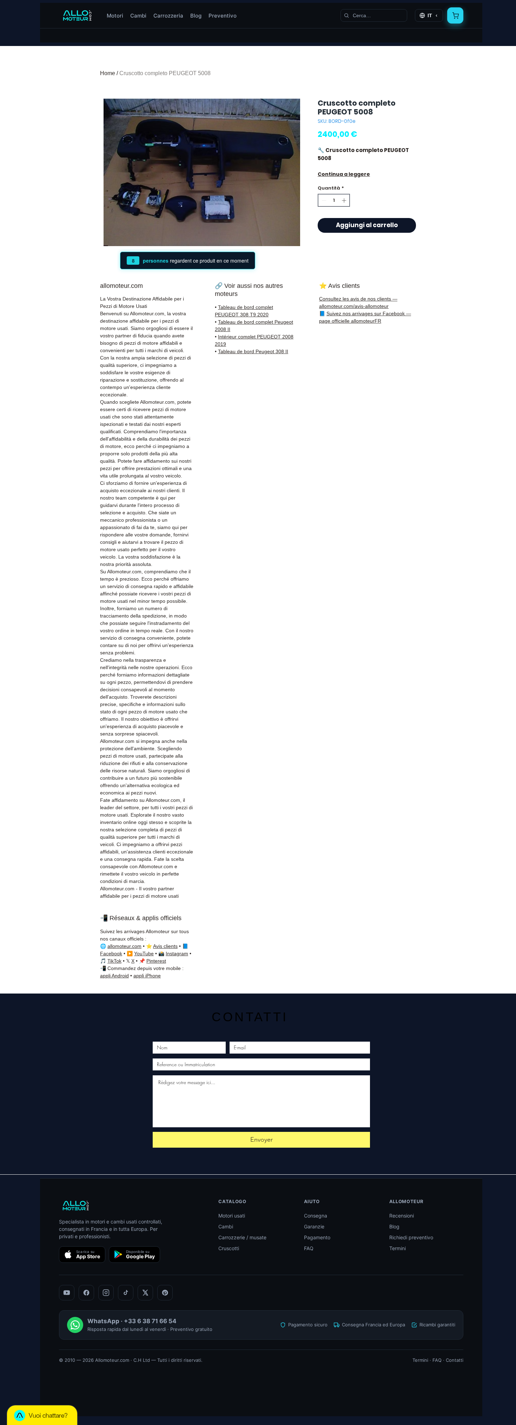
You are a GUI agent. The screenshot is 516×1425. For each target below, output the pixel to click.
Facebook (111, 953)
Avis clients (165, 946)
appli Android (114, 975)
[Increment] (344, 200)
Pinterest (156, 961)
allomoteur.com (124, 946)
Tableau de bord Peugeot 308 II (253, 351)
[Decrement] (323, 200)
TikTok (114, 961)
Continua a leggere (344, 174)
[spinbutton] (334, 200)
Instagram (177, 953)
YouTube (144, 953)
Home (107, 73)
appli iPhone (147, 975)
